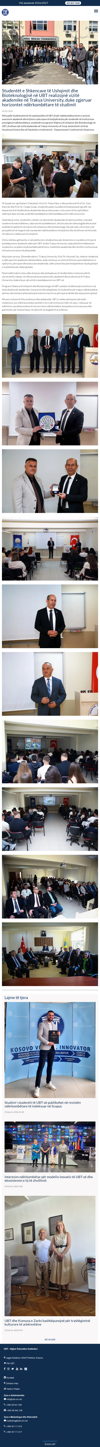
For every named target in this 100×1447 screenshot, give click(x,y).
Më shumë (50, 1339)
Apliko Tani (73, 3)
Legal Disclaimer (50, 1441)
